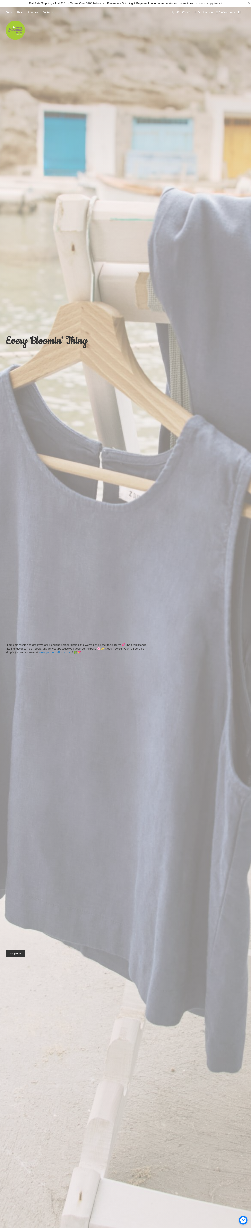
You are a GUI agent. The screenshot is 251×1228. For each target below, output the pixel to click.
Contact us (48, 12)
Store (9, 12)
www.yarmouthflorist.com (55, 652)
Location (33, 12)
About (20, 12)
